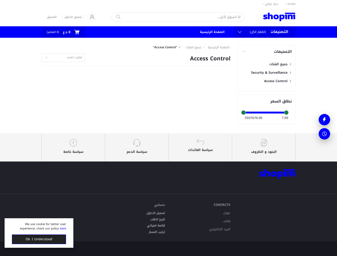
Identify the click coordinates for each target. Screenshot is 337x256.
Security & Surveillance (270, 73)
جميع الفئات (279, 64)
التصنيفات (283, 51)
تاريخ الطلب (157, 219)
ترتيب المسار (157, 232)
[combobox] (63, 57)
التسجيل (52, 16)
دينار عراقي (271, 3)
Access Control (276, 81)
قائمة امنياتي (156, 225)
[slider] (243, 112)
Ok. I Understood (39, 239)
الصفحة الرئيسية (212, 32)
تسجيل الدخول (73, 17)
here (63, 228)
